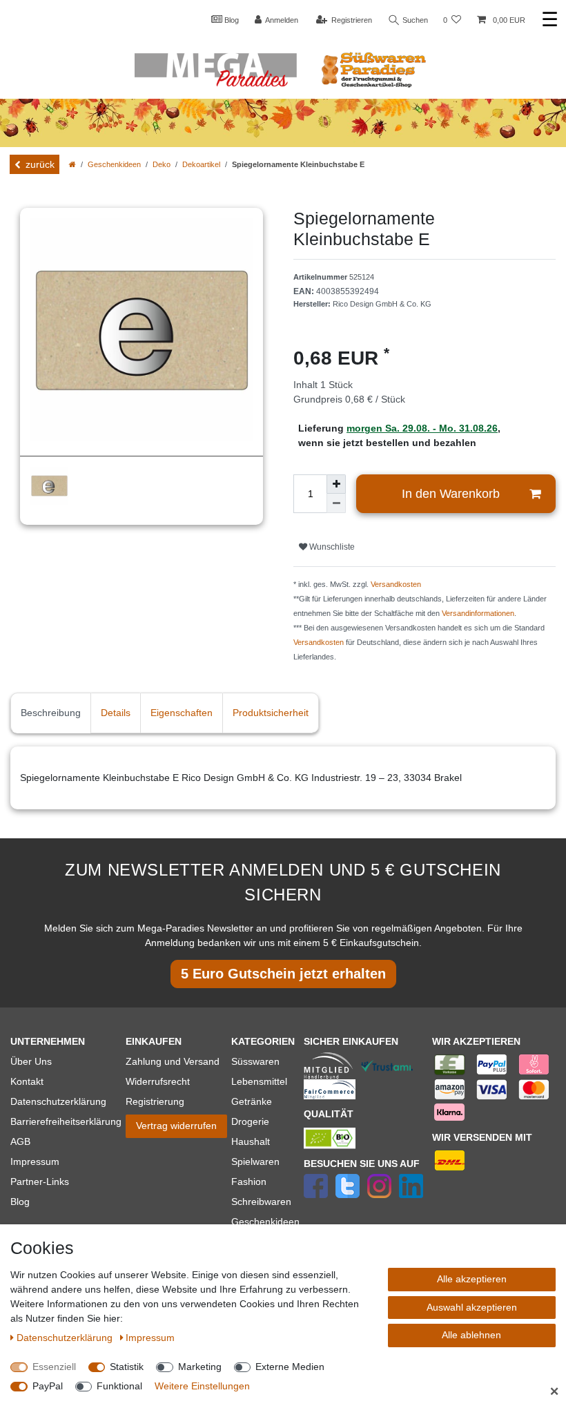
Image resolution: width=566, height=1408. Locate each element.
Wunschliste (331, 547)
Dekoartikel (201, 164)
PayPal (47, 1385)
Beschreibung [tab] (51, 712)
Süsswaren (255, 1061)
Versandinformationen (478, 613)
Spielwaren (255, 1161)
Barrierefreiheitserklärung (65, 1121)
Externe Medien (289, 1366)
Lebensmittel (259, 1081)
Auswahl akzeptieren (472, 1307)
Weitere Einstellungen (202, 1385)
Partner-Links (39, 1181)
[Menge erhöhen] (336, 484)
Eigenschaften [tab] (181, 712)
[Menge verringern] (336, 503)
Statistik (127, 1366)
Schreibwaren (261, 1201)
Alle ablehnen (471, 1334)
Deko (161, 164)
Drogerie (250, 1121)
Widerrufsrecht (158, 1081)
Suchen (414, 20)
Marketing (200, 1366)
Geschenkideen (114, 164)
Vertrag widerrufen (176, 1125)
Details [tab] (115, 712)
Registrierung (155, 1101)
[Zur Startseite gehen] (72, 164)
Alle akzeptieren (472, 1278)
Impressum (34, 1161)
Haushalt (250, 1141)
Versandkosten (396, 584)
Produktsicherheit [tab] (271, 712)
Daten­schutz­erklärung (66, 1337)
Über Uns (31, 1061)
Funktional (119, 1385)
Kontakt (26, 1081)
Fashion (248, 1181)
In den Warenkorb (451, 494)
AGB (20, 1141)
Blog (230, 20)
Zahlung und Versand (172, 1061)
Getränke (251, 1101)
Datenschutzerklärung (58, 1101)
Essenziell (54, 1366)
